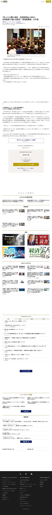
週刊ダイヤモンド (23, 482)
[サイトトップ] (5, 1)
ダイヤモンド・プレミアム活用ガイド (9, 484)
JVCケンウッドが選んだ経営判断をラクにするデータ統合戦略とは (13, 398)
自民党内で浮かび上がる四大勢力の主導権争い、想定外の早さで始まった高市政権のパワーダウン (13, 201)
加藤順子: (11, 21)
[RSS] (31, 474)
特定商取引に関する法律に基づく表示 (9, 488)
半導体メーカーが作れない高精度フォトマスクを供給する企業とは (38, 398)
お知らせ (41, 486)
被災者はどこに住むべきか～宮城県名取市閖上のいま (15, 23)
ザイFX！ (22, 492)
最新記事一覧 (26, 441)
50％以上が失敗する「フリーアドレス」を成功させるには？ (13, 402)
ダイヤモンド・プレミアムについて (9, 482)
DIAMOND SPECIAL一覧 (8, 449)
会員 (44, 319)
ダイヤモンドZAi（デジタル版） (26, 486)
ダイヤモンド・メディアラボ (25, 505)
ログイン (43, 1)
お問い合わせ (4, 497)
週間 (32, 319)
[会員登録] (48, 2)
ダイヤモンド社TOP (43, 480)
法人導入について (5, 499)
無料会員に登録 (26, 155)
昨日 (20, 319)
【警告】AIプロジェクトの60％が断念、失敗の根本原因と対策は (13, 407)
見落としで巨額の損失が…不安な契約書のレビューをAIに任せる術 (38, 402)
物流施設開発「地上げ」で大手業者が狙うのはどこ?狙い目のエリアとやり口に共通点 (38, 201)
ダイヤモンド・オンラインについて (9, 477)
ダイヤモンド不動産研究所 (25, 495)
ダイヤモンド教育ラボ (24, 503)
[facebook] (26, 474)
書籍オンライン (23, 488)
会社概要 (41, 482)
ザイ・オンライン (23, 490)
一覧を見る (26, 411)
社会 (3, 23)
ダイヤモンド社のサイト (25, 477)
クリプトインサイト (24, 501)
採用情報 (41, 484)
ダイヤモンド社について (45, 477)
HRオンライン (22, 499)
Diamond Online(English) (24, 480)
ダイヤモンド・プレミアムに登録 (26, 164)
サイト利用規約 (5, 486)
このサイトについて (6, 480)
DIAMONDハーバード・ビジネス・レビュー (28, 484)
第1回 (36, 111)
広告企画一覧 (30, 449)
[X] (20, 474)
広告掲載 (4, 495)
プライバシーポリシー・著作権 (8, 490)
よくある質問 (4, 492)
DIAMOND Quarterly (24, 497)
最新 (8, 319)
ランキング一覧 (26, 371)
